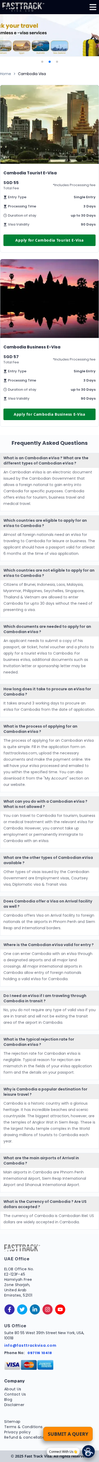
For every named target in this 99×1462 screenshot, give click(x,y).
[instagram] (47, 1309)
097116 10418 (39, 1352)
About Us (12, 1389)
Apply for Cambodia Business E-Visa (49, 414)
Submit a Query (68, 1434)
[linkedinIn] (35, 1309)
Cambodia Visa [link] (32, 73)
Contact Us (15, 1394)
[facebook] (9, 1309)
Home (5, 73)
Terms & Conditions (23, 1426)
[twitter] (22, 1309)
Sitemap (12, 1421)
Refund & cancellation (25, 1437)
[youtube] (60, 1309)
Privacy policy (17, 1432)
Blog (8, 1399)
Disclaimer (14, 1404)
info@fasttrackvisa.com (30, 1345)
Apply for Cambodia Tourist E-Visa (49, 240)
